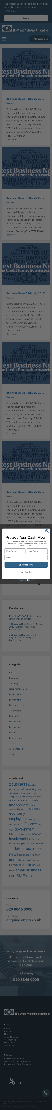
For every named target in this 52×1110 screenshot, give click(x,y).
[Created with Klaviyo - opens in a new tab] (25, 580)
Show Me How (26, 565)
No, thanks (26, 572)
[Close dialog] (47, 531)
